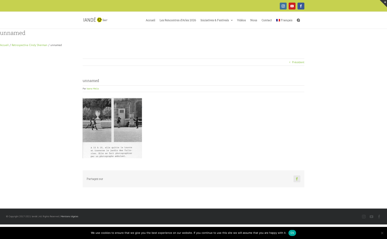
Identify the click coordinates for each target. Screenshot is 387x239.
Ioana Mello (93, 88)
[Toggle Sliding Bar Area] (383, 3)
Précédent (298, 62)
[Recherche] (298, 20)
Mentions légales (69, 216)
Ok (292, 232)
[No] (382, 233)
